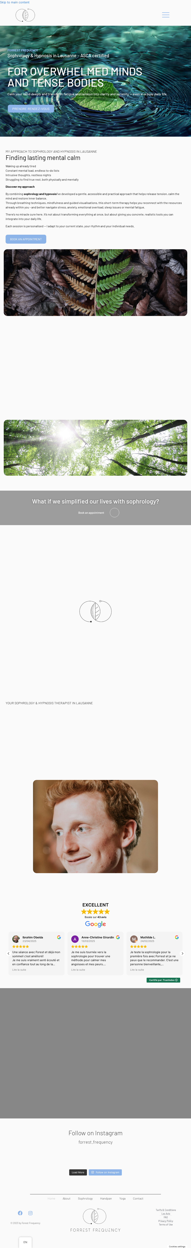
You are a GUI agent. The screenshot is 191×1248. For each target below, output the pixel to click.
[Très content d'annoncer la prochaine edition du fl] (111, 1158)
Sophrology (85, 1198)
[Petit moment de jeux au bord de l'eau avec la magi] (48, 1158)
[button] (182, 953)
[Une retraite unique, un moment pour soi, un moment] (173, 1158)
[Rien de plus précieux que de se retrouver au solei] (17, 1158)
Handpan (106, 1198)
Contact (138, 1198)
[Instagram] (30, 1213)
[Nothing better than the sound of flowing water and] (142, 1158)
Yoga (122, 1198)
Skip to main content (14, 2)
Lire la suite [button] (19, 969)
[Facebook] (20, 1213)
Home (51, 1198)
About (67, 1198)
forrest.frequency (96, 1142)
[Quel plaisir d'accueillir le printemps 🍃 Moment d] (80, 1158)
